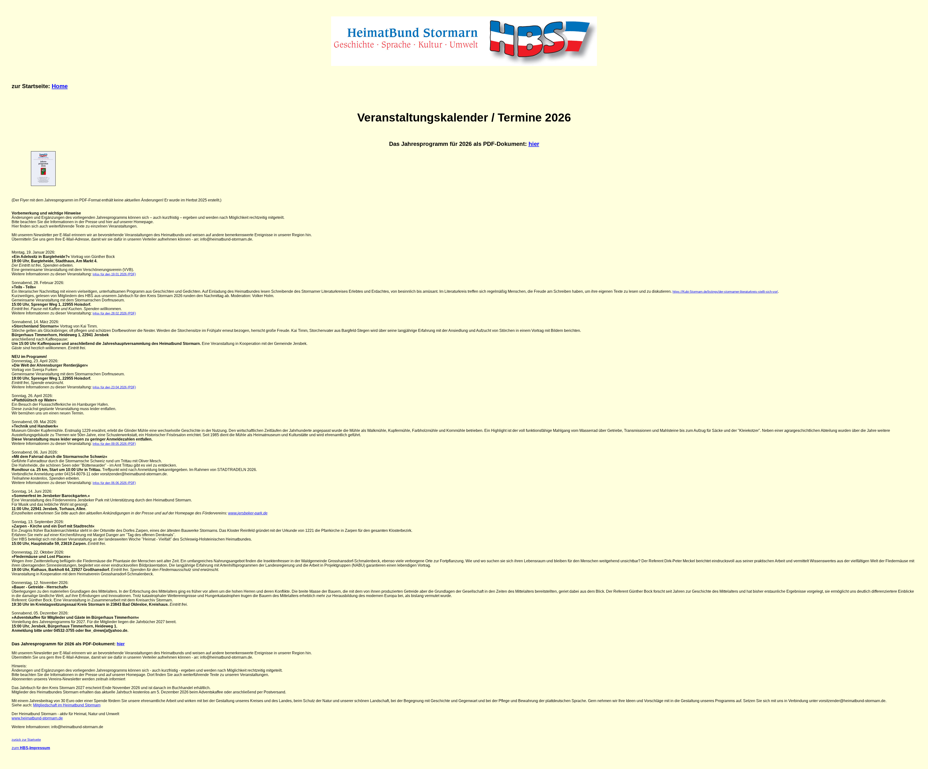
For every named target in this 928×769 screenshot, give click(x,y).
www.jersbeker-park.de (248, 513)
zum (31, 748)
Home (60, 86)
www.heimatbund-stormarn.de (37, 718)
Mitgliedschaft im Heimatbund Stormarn (67, 705)
